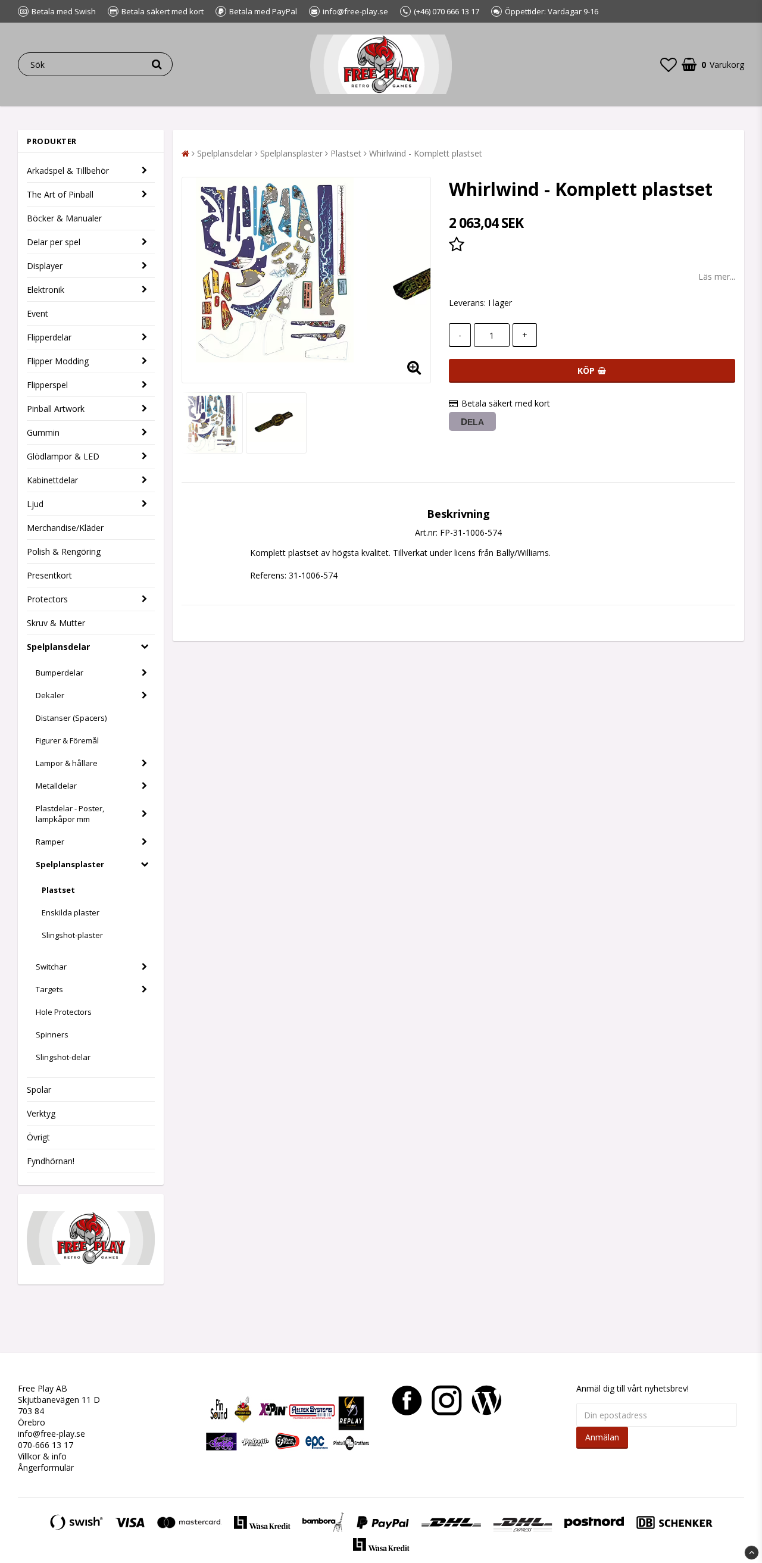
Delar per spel (53, 242)
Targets (49, 989)
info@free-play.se (51, 1433)
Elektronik (45, 289)
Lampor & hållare (67, 763)
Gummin (43, 432)
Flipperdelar (49, 337)
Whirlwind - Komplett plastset (425, 153)
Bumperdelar (59, 672)
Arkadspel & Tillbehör (68, 170)
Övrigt (38, 1137)
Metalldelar (56, 785)
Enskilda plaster (70, 912)
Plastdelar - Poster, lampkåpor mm (70, 813)
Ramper (50, 841)
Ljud (35, 503)
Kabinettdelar (52, 480)
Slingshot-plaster (72, 935)
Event (37, 313)
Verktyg (41, 1113)
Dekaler (50, 695)
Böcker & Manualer (64, 218)
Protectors (47, 599)
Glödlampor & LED (63, 456)
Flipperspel (47, 384)
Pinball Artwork (56, 408)
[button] (668, 64)
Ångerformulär (46, 1467)
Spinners (52, 1034)
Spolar (39, 1089)
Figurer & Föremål (67, 740)
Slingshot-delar (63, 1057)
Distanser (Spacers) (71, 717)
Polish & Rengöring (64, 551)
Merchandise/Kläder (65, 527)
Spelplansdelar (58, 646)
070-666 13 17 (45, 1445)
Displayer (45, 265)
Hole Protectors (64, 1011)
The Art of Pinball (60, 194)
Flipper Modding (58, 361)
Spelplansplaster (70, 864)
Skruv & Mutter (56, 623)
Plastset (58, 889)
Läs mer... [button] (716, 276)
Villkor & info (42, 1456)
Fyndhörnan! (50, 1161)
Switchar (51, 966)
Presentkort (49, 575)
